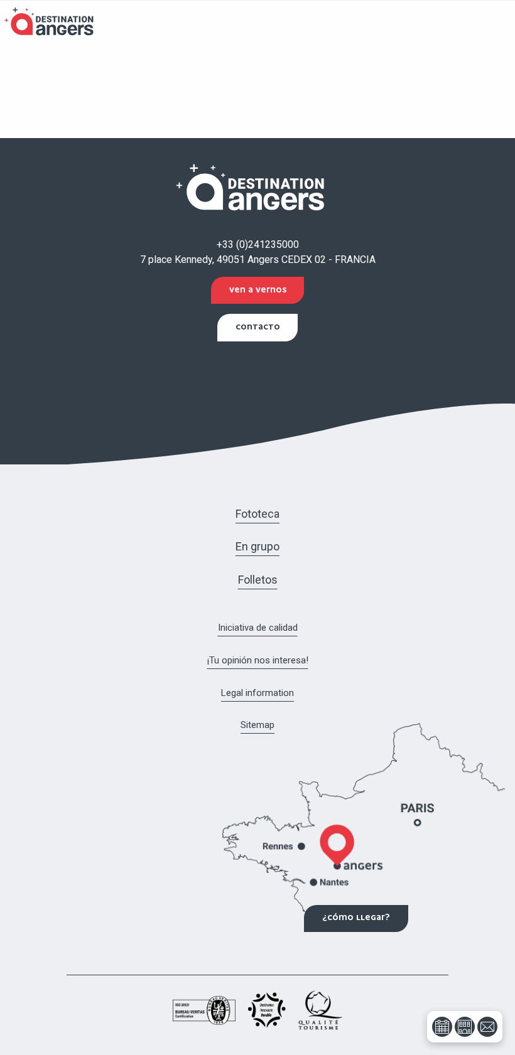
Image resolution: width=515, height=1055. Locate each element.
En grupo (257, 546)
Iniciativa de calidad (258, 627)
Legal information (257, 693)
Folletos (258, 579)
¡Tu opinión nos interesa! (257, 660)
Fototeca (257, 513)
